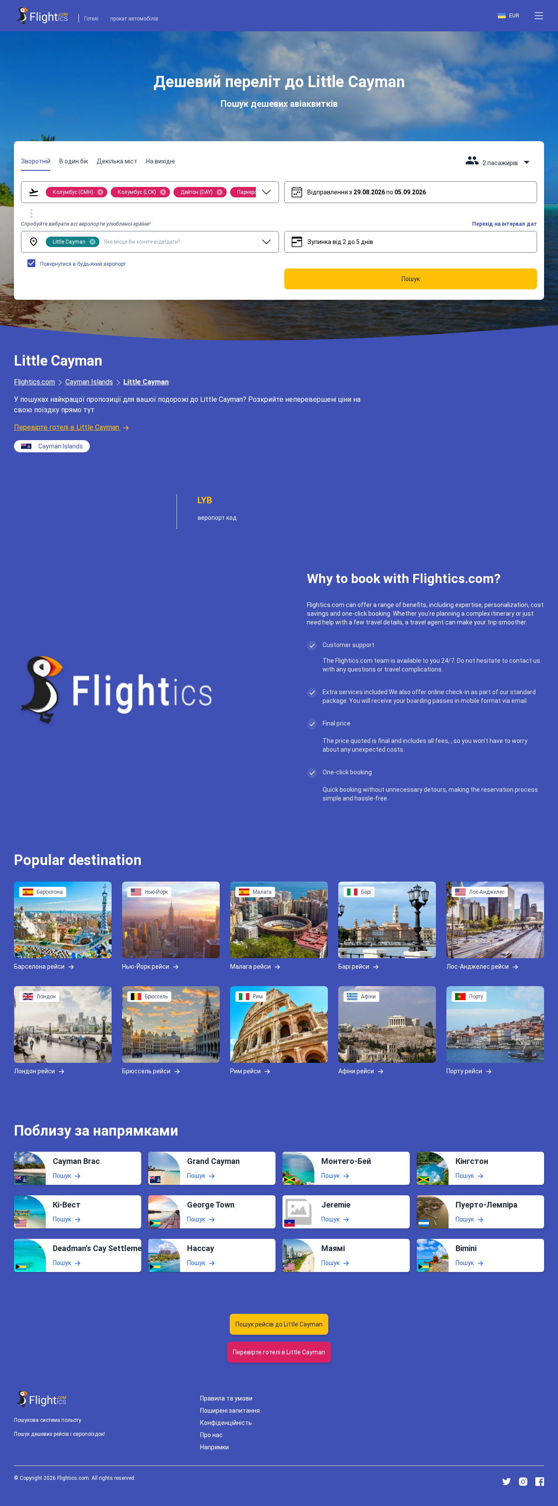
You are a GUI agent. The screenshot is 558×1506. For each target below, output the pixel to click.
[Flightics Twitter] (506, 1481)
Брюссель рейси (146, 1070)
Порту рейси (464, 1070)
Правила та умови (226, 1398)
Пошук (62, 1175)
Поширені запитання (230, 1410)
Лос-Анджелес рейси (477, 966)
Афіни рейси (356, 1070)
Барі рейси (353, 966)
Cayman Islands (89, 382)
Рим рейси (245, 1070)
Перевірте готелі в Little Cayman (66, 427)
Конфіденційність (226, 1422)
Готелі (91, 19)
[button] (539, 15)
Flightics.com (34, 382)
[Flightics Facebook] (539, 1481)
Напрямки (214, 1447)
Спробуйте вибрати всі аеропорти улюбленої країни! (85, 224)
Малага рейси (250, 966)
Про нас (211, 1434)
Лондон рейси (34, 1070)
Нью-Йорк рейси (145, 966)
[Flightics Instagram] (523, 1481)
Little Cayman (146, 382)
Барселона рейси (39, 966)
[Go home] (42, 1399)
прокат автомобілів (134, 19)
